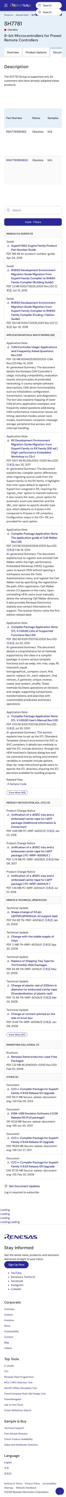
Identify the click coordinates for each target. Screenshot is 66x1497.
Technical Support (14, 1428)
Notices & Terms (13, 1483)
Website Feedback (26, 1487)
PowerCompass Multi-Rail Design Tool (25, 1393)
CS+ (6, 1371)
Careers (8, 1314)
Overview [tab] (13, 52)
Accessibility (49, 1483)
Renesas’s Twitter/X (23, 1277)
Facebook (17, 1281)
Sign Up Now (16, 1264)
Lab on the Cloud (13, 1404)
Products (8, 15)
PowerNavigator (12, 1399)
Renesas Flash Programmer (19, 1376)
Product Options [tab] (36, 52)
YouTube (16, 1273)
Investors (9, 1320)
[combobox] (49, 12)
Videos (8, 1348)
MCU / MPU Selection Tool (18, 1382)
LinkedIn (16, 1289)
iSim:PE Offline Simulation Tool (20, 1388)
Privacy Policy (32, 1483)
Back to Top (62, 1494)
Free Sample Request (15, 1433)
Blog (6, 1342)
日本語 (10, 464)
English (8, 1462)
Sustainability (11, 1331)
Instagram (17, 1285)
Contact (8, 1336)
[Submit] (39, 12)
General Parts (22, 15)
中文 (6, 1468)
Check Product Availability (18, 1439)
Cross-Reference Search (17, 1410)
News (7, 1325)
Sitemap (8, 1487)
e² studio (9, 1365)
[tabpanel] (33, 707)
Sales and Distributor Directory (21, 1444)
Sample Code (18, 784)
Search (49, 5)
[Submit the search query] (8, 210)
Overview (9, 1309)
